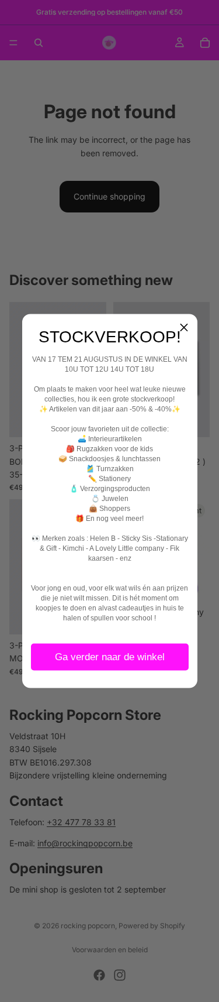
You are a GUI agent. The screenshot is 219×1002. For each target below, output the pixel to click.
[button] (184, 327)
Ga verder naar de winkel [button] (110, 657)
